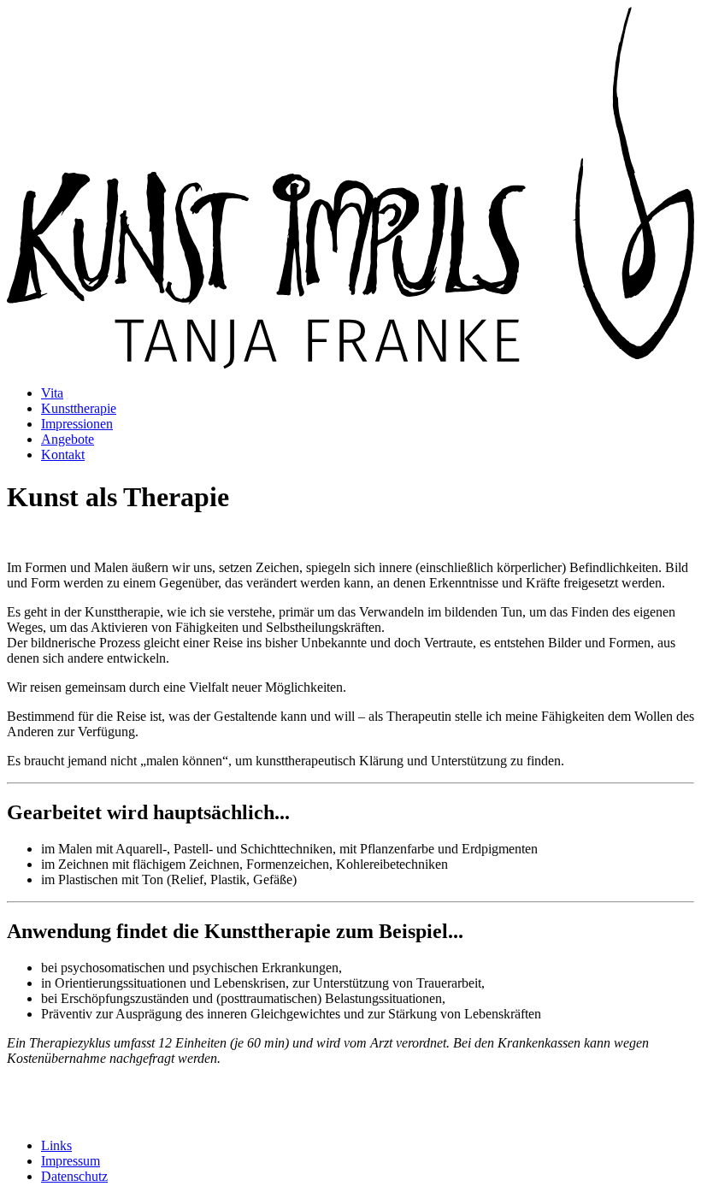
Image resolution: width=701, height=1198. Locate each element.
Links (56, 1145)
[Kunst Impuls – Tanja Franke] (350, 364)
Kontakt (63, 454)
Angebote (67, 439)
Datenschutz (74, 1176)
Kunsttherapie (78, 408)
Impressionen (77, 423)
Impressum (70, 1161)
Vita (52, 393)
